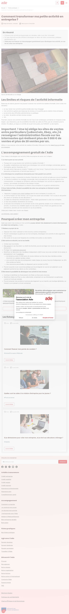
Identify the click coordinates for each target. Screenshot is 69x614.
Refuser (21, 317)
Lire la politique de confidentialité (23, 312)
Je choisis (34, 317)
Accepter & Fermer (48, 317)
